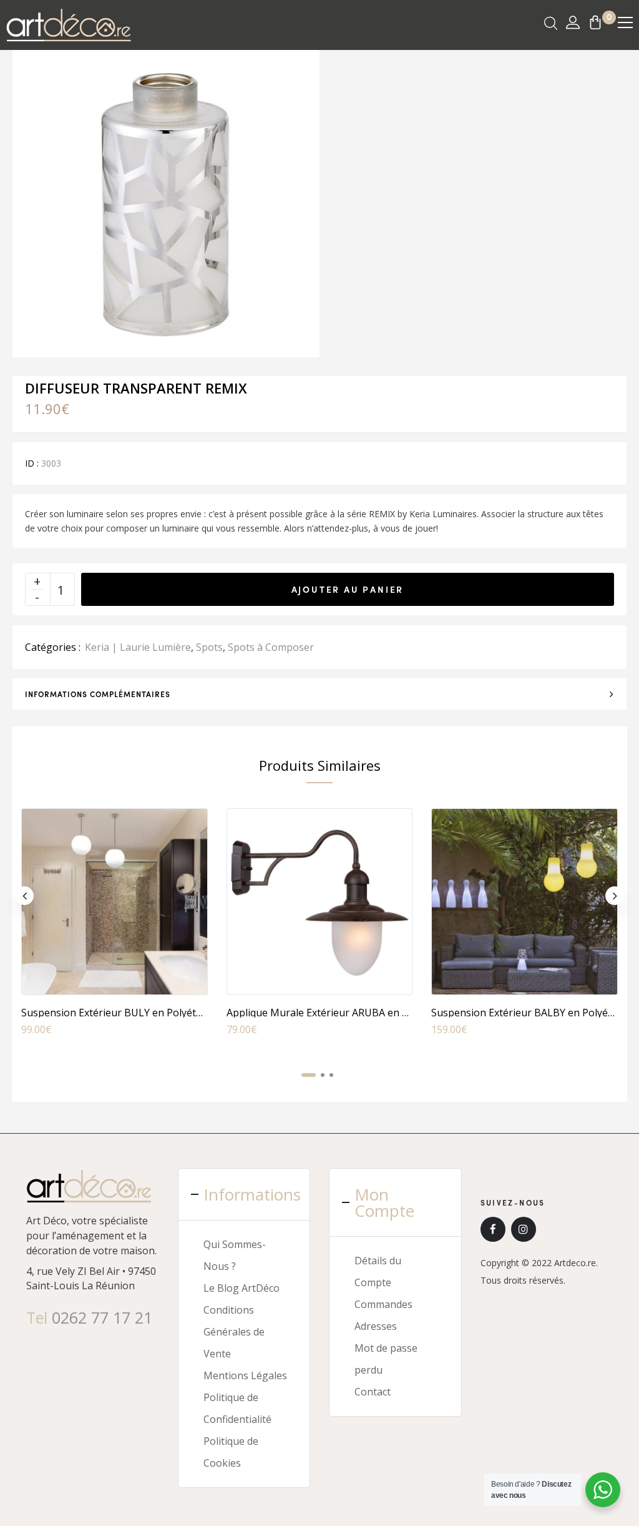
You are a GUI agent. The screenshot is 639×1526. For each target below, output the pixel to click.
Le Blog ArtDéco (241, 1288)
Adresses (375, 1326)
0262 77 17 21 (102, 1317)
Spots (209, 647)
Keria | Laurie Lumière (138, 647)
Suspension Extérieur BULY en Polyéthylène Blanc (138, 1012)
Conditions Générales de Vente (234, 1331)
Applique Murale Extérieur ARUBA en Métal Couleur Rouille (365, 1012)
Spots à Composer (271, 647)
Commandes (383, 1304)
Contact (372, 1392)
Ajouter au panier (347, 589)
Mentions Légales (245, 1375)
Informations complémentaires (97, 694)
